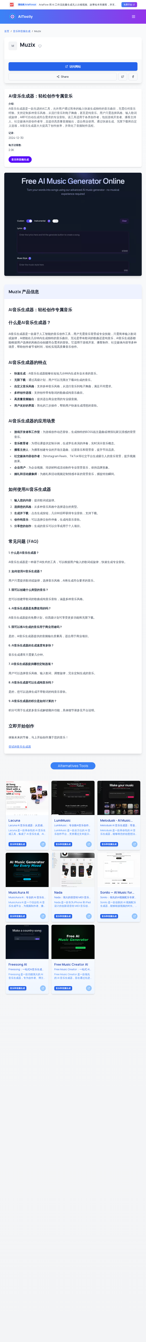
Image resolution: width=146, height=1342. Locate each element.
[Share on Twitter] (122, 76)
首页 (6, 31)
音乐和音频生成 (21, 31)
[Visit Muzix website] (73, 224)
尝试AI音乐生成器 (20, 747)
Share (65, 77)
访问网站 (75, 66)
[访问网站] (43, 844)
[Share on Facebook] (133, 76)
